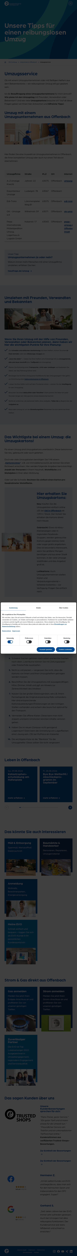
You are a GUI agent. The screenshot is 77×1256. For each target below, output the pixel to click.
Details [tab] (38, 608)
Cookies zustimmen (65, 649)
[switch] (29, 641)
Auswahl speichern (46, 649)
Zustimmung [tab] (13, 608)
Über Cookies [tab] (63, 608)
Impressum (16, 631)
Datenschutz (6, 631)
